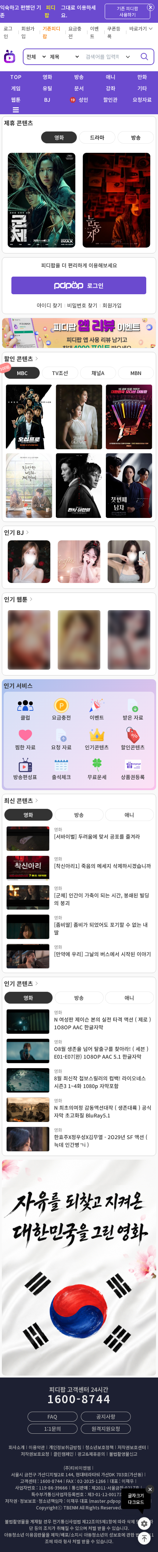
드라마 (97, 137)
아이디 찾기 (49, 305)
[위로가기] (144, 1538)
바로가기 (138, 28)
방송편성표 (25, 777)
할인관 (110, 99)
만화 (142, 76)
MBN (135, 373)
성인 (82, 99)
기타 (142, 88)
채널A (97, 373)
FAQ (52, 1416)
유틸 (47, 88)
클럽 (25, 717)
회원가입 (112, 305)
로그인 (95, 285)
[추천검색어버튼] (128, 56)
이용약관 (37, 1447)
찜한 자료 (25, 747)
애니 (110, 76)
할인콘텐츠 (133, 747)
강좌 (110, 88)
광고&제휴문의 (91, 1454)
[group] (79, 335)
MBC (16, 372)
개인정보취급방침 (65, 1447)
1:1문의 (52, 1428)
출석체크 (61, 777)
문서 (79, 88)
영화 (47, 76)
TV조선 (60, 373)
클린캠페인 (63, 1454)
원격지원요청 (105, 1428)
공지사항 (105, 1416)
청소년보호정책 (99, 1447)
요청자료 (142, 99)
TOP (15, 76)
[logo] (9, 56)
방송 (79, 76)
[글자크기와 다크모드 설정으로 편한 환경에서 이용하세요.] (144, 1523)
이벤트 (97, 717)
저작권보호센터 (132, 1447)
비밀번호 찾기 (82, 305)
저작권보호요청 (35, 1454)
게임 (16, 88)
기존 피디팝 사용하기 (127, 11)
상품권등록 (133, 777)
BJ (47, 99)
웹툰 (16, 99)
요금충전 (61, 717)
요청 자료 (61, 747)
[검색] (144, 56)
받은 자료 (132, 717)
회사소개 (16, 1447)
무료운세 (97, 777)
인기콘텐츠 (97, 747)
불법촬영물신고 (123, 1454)
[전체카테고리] (16, 109)
